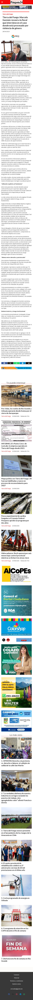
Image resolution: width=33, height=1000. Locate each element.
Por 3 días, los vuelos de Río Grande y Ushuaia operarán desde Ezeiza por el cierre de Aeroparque (16, 411)
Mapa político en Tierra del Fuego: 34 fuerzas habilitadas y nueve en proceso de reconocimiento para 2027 (16, 482)
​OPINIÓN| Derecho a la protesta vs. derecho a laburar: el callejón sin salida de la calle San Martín (15, 763)
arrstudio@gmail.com (17, 989)
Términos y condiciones (16, 981)
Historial (16, 978)
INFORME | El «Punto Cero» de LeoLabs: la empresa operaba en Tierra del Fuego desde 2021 (14, 446)
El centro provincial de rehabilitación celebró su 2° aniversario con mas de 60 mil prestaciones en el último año (13, 866)
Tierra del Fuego (8, 14)
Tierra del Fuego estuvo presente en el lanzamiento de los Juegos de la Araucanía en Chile (16, 833)
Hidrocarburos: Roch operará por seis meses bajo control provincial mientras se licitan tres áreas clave (16, 555)
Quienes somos (16, 984)
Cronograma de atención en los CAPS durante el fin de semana (14, 929)
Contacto (16, 975)
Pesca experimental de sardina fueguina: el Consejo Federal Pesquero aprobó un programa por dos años (15, 519)
